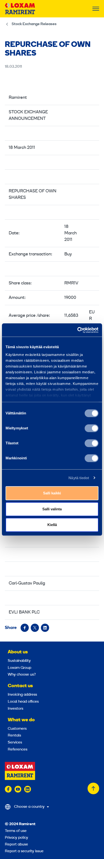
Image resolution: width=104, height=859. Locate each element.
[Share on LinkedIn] (45, 628)
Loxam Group (19, 668)
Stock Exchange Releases (34, 24)
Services (15, 742)
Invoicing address (22, 695)
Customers (17, 729)
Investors (15, 709)
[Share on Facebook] (25, 628)
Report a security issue (24, 851)
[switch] (91, 428)
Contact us (20, 686)
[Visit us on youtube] (18, 789)
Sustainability (19, 661)
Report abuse (16, 844)
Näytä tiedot (78, 478)
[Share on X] (35, 628)
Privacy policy (16, 838)
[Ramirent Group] (20, 9)
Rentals (14, 735)
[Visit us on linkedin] (27, 789)
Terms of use (16, 831)
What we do (21, 720)
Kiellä (52, 525)
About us (18, 652)
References (17, 749)
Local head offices (23, 702)
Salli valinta (52, 509)
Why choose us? (22, 675)
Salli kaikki (52, 493)
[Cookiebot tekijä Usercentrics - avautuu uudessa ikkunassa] (77, 330)
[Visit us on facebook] (8, 789)
